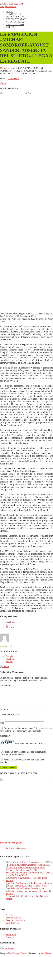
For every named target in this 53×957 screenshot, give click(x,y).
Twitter (9, 661)
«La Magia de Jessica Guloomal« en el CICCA (28, 865)
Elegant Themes (19, 953)
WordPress (46, 953)
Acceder (10, 915)
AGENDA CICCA (15, 22)
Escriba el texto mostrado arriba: (30, 743)
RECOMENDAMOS (16, 19)
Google (9, 656)
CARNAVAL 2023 (15, 24)
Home (3, 68)
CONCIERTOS (13, 14)
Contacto (10, 937)
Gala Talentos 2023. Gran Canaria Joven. (25, 888)
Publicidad (11, 934)
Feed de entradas (13, 917)
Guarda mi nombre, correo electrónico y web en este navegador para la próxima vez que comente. (26, 729)
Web (2, 722)
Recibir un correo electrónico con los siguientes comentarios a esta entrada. (23, 753)
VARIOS (10, 27)
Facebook (10, 659)
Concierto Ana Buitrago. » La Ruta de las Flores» (29, 883)
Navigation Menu (8, 6)
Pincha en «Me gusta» (11, 842)
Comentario (6, 685)
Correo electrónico (9, 714)
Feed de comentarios (15, 920)
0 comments (13, 78)
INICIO (9, 11)
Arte (10, 68)
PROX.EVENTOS (15, 16)
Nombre (4, 709)
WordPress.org (13, 923)
